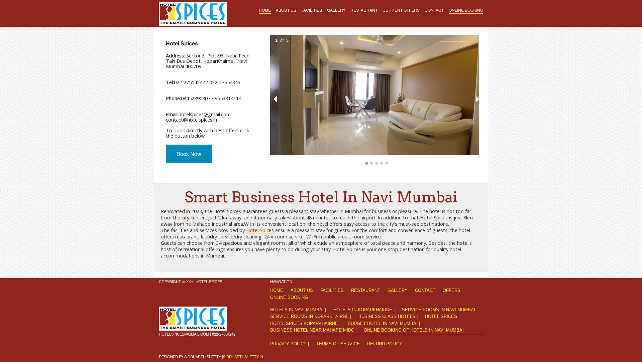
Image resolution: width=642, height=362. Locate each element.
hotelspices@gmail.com (184, 334)
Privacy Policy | (289, 343)
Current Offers (401, 10)
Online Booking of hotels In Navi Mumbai (414, 330)
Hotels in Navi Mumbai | (298, 309)
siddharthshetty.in (243, 356)
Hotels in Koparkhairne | (364, 309)
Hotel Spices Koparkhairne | (305, 323)
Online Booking (466, 10)
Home (265, 10)
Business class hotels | (388, 316)
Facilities (311, 10)
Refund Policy (384, 343)
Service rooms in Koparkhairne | (310, 316)
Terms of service (338, 343)
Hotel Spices (260, 230)
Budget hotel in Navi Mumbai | (384, 323)
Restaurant (364, 10)
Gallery (336, 10)
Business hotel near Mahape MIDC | (313, 330)
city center (193, 217)
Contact (434, 10)
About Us (302, 290)
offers (451, 290)
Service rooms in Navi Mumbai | (439, 309)
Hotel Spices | (442, 316)
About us (286, 10)
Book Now (189, 154)
